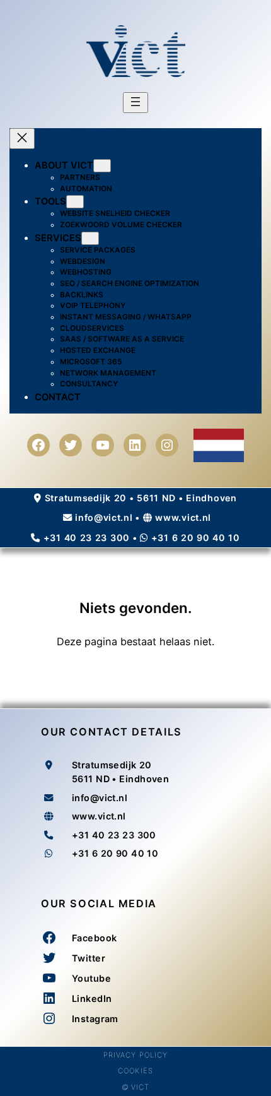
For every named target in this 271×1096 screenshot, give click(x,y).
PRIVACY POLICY (135, 1055)
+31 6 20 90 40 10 (195, 537)
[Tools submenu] (75, 201)
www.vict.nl (183, 517)
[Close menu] (22, 138)
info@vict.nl (104, 517)
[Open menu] (135, 102)
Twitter (88, 958)
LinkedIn (92, 998)
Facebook (94, 937)
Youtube (91, 978)
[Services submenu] (90, 238)
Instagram (95, 1018)
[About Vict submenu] (102, 165)
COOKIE (133, 1070)
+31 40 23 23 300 (86, 537)
